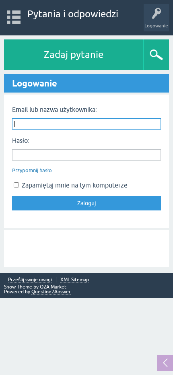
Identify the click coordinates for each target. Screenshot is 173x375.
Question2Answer (51, 292)
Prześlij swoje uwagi (30, 279)
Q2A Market (53, 287)
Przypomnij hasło (32, 170)
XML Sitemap (74, 279)
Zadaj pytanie (73, 54)
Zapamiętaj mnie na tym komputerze (74, 185)
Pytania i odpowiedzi (72, 13)
